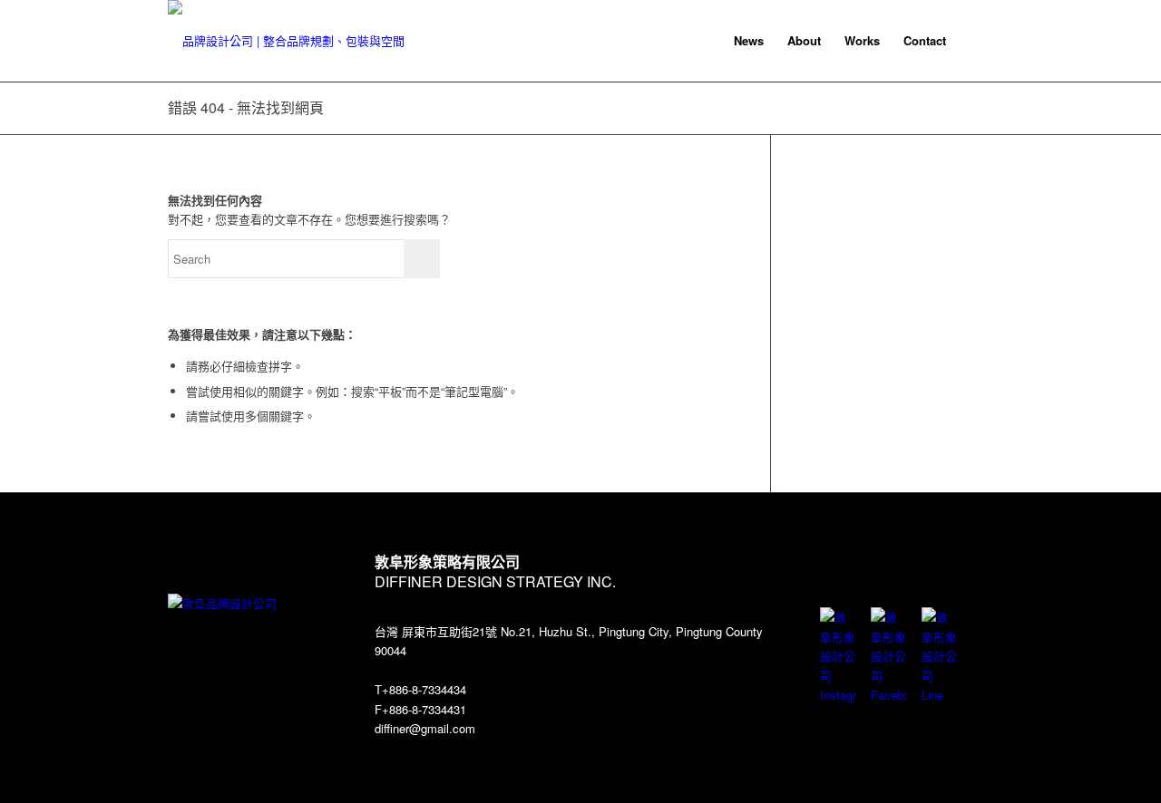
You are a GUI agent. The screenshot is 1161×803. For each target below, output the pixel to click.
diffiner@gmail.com (425, 728)
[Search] (975, 41)
